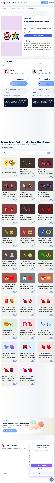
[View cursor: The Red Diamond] (9, 306)
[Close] (51, 446)
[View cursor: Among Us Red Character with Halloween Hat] (45, 306)
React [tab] (19, 89)
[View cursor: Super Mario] (45, 283)
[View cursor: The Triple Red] (45, 352)
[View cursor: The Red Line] (45, 329)
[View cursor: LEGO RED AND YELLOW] (27, 237)
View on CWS (41, 468)
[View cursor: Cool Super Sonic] (45, 237)
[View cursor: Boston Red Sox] (45, 191)
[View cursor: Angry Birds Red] (9, 214)
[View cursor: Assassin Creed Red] (9, 260)
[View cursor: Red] (45, 214)
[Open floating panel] (51, 479)
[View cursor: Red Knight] (27, 214)
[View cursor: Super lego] (9, 237)
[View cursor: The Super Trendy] (9, 352)
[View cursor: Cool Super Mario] (9, 283)
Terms (45, 480)
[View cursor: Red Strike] (27, 168)
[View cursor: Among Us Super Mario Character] (9, 375)
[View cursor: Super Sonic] (9, 329)
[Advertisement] (27, 124)
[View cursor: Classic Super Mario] (27, 260)
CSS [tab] (6, 89)
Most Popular (17, 153)
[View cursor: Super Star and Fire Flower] (9, 167)
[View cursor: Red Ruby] (45, 168)
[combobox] (28, 2)
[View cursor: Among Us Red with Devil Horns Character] (27, 306)
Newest (10, 153)
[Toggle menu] (1, 2)
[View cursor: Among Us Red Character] (27, 375)
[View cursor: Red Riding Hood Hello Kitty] (27, 329)
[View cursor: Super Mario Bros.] (45, 260)
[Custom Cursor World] (41, 458)
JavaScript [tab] (13, 89)
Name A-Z (24, 153)
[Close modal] (42, 233)
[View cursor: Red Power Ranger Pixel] (27, 352)
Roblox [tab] (7, 92)
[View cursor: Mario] (27, 191)
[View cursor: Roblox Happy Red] (27, 283)
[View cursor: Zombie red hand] (9, 191)
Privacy (41, 480)
